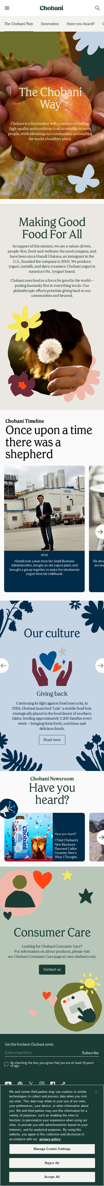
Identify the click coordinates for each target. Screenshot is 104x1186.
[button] (52, 970)
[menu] (8, 8)
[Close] (96, 1092)
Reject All (52, 1163)
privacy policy (49, 1139)
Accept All (52, 1177)
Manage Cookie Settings (52, 1149)
